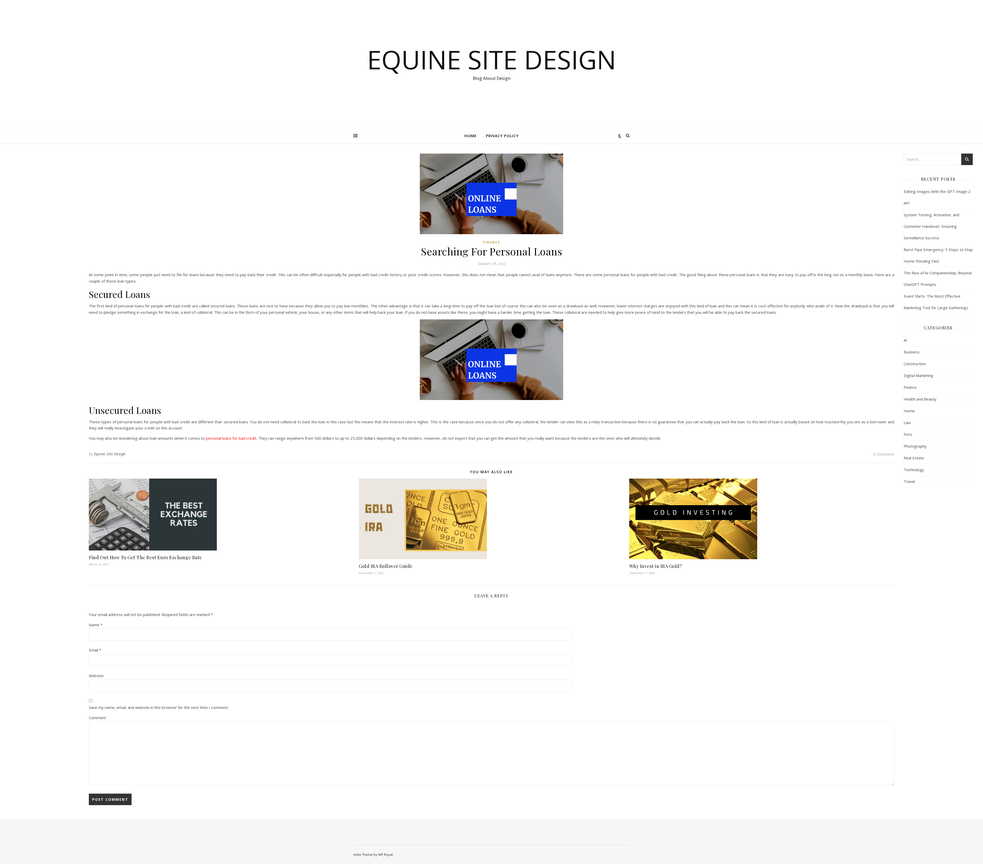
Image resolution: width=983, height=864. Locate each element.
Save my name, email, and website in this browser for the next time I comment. (159, 707)
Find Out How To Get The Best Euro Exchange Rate (145, 557)
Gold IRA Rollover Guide (386, 566)
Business (912, 351)
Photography (915, 446)
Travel (909, 481)
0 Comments (883, 454)
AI (905, 340)
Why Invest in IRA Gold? (655, 566)
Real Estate (914, 457)
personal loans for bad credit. (231, 438)
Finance (491, 242)
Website (96, 675)
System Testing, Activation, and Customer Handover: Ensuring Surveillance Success (931, 226)
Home (470, 135)
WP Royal (385, 854)
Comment (97, 717)
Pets (908, 434)
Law (907, 422)
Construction (915, 363)
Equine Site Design (491, 59)
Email (95, 650)
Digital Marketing (918, 375)
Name (95, 624)
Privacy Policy (502, 135)
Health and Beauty (920, 399)
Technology (914, 469)
